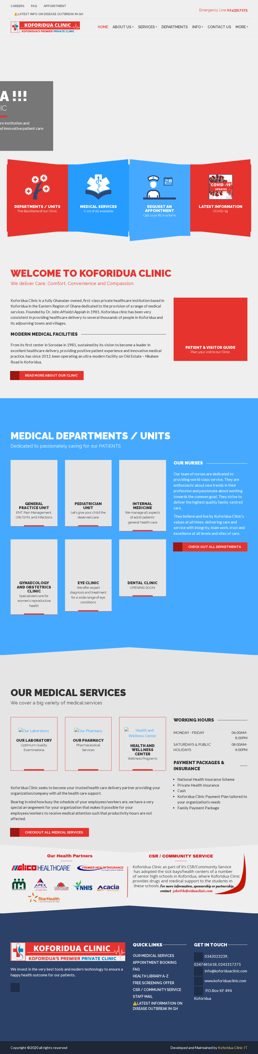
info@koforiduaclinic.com (226, 971)
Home (103, 27)
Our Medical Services (153, 956)
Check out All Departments (214, 547)
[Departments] (37, 186)
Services (146, 27)
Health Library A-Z (151, 976)
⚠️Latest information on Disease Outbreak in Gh (157, 1006)
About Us (122, 27)
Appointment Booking (155, 962)
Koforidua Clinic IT (232, 1047)
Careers (17, 6)
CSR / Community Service (157, 990)
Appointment (55, 6)
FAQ (34, 6)
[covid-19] (221, 186)
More (241, 27)
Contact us (219, 27)
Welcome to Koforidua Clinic (91, 273)
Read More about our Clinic (51, 375)
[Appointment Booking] (159, 186)
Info (196, 27)
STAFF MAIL (143, 997)
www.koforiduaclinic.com (225, 980)
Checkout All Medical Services (54, 832)
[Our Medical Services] (98, 186)
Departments (175, 27)
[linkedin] (15, 991)
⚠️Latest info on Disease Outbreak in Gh (48, 14)
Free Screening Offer (153, 983)
